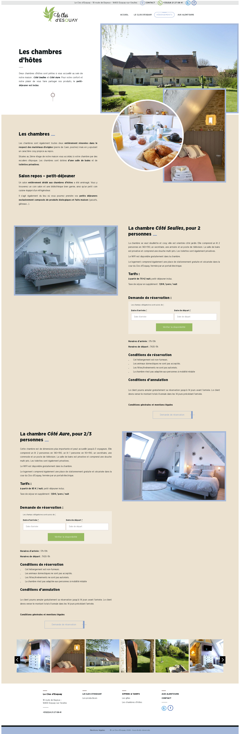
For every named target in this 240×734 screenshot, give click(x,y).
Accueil (124, 15)
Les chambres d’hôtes (132, 702)
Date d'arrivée (139, 310)
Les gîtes (126, 698)
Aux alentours (186, 15)
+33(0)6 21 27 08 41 (173, 3)
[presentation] (17, 660)
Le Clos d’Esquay (92, 694)
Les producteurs (89, 698)
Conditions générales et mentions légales (150, 405)
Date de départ (182, 310)
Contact (150, 3)
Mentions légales (97, 730)
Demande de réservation (172, 415)
